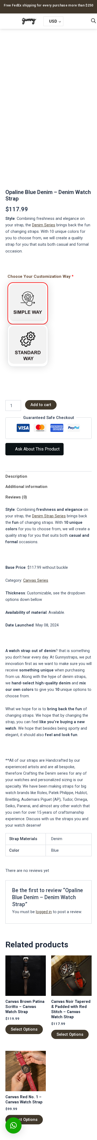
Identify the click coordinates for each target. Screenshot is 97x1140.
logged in (44, 911)
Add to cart (40, 404)
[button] (7, 21)
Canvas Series (35, 580)
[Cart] (71, 21)
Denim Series (43, 225)
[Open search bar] (93, 20)
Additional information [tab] (26, 486)
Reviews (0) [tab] (16, 497)
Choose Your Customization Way (41, 276)
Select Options (24, 1029)
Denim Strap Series (49, 516)
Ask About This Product (37, 449)
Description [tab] (16, 476)
